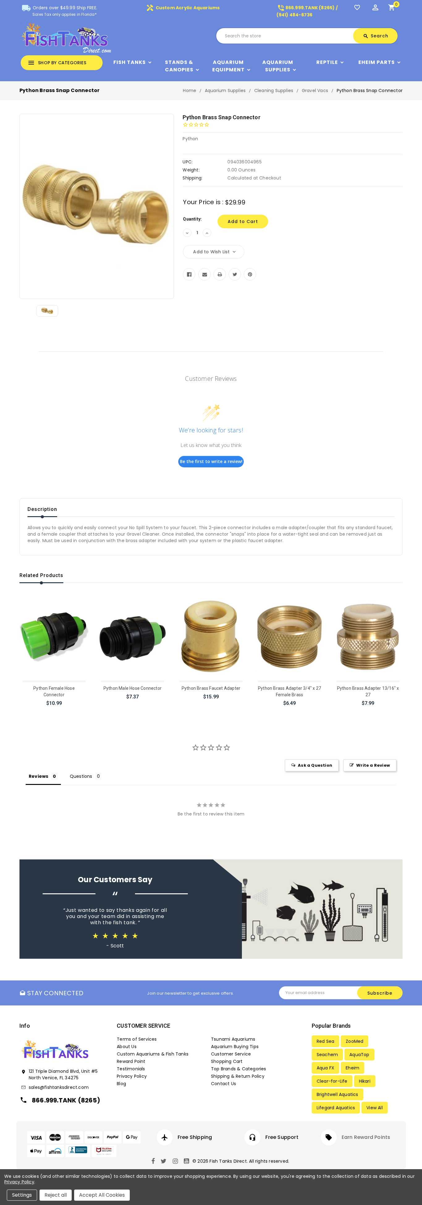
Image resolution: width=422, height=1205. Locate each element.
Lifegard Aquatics (336, 1108)
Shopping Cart (227, 1061)
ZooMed (354, 1041)
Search (375, 36)
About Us (127, 1046)
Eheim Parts (376, 62)
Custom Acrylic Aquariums (183, 8)
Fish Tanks (129, 62)
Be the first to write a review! (211, 461)
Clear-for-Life (332, 1081)
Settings (22, 1195)
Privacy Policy (132, 1076)
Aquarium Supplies (277, 66)
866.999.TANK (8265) (66, 1100)
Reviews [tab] (38, 776)
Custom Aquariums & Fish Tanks (152, 1054)
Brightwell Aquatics (337, 1094)
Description (42, 509)
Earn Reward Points (366, 1137)
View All (374, 1108)
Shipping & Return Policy (237, 1076)
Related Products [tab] (41, 575)
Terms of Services (137, 1039)
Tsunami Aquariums (233, 1039)
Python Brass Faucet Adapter (211, 688)
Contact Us (223, 1084)
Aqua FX (325, 1068)
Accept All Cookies (102, 1195)
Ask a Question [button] (315, 765)
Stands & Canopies (179, 66)
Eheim (352, 1068)
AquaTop (359, 1054)
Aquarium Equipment (228, 66)
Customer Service (231, 1054)
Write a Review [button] (373, 765)
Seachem (327, 1054)
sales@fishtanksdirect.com (59, 1087)
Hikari (364, 1081)
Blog (121, 1084)
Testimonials (131, 1069)
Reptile (327, 62)
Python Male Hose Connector (132, 688)
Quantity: (192, 219)
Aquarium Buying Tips (235, 1046)
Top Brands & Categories (238, 1069)
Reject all (55, 1195)
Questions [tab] (81, 776)
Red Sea (325, 1041)
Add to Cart (54, 711)
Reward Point (131, 1061)
